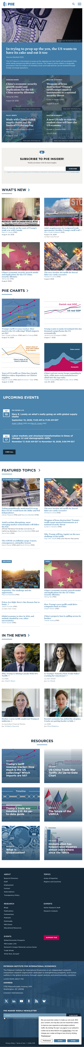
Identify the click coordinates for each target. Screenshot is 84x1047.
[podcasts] (29, 1001)
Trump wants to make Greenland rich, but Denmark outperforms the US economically (63, 331)
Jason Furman (7, 606)
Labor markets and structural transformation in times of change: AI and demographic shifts (42, 436)
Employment (9, 885)
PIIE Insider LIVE (10, 944)
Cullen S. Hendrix (53, 99)
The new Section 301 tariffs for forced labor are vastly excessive (61, 273)
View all (9, 452)
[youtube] (21, 1001)
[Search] (73, 4)
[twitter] (6, 1001)
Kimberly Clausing (12, 726)
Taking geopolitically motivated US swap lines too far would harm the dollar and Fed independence (21, 510)
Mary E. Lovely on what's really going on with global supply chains (44, 415)
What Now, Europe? (11, 954)
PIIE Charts (14, 290)
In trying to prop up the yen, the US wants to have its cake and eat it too (41, 51)
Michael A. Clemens (54, 129)
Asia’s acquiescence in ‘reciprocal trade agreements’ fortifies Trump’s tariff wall (62, 229)
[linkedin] (14, 1001)
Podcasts (7, 918)
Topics (47, 874)
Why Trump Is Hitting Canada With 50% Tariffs (20, 674)
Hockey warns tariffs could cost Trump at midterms (20, 720)
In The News (14, 635)
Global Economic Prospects (14, 940)
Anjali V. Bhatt (17, 423)
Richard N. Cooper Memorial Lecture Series (20, 947)
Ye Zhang (29, 335)
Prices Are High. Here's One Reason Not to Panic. (21, 603)
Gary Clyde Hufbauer (52, 232)
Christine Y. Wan (27, 380)
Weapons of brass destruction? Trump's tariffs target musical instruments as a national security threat (61, 89)
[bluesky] (44, 1001)
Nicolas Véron (68, 380)
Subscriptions (9, 892)
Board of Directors (11, 878)
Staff (6, 882)
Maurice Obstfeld (28, 515)
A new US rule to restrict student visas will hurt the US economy (62, 122)
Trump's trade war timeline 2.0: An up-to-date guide (19, 811)
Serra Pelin (6, 533)
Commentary (9, 914)
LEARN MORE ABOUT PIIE (14, 979)
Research (9, 904)
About (7, 874)
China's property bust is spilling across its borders (62, 617)
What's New (14, 190)
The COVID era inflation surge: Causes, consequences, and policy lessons (19, 542)
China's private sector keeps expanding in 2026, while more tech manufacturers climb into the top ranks (62, 375)
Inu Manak (51, 681)
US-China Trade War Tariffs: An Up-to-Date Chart (63, 772)
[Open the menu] (79, 4)
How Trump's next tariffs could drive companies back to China (60, 605)
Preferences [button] (45, 1036)
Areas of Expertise (51, 878)
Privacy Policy (10, 1043)
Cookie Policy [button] (66, 1030)
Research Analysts (51, 911)
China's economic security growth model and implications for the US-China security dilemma (21, 88)
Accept (73, 1040)
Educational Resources (12, 928)
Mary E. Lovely (12, 129)
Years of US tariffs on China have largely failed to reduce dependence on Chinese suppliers (19, 375)
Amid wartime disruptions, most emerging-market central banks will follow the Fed (20, 524)
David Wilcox (25, 545)
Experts (48, 904)
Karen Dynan (7, 545)
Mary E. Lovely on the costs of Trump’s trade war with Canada (19, 229)
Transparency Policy (11, 895)
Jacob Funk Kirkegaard (53, 335)
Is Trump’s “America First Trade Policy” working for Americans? (62, 674)
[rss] (36, 1001)
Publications (8, 911)
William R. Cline (50, 277)
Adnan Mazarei (8, 515)
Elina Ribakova (53, 726)
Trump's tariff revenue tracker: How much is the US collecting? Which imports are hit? (20, 331)
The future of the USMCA (60, 813)
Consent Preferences (13, 993)
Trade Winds (9, 950)
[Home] (9, 4)
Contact (7, 888)
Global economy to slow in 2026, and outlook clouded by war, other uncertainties (18, 618)
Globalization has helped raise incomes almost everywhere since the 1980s (63, 848)
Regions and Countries (52, 882)
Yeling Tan (10, 97)
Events (7, 936)
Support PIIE (51, 937)
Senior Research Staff (52, 907)
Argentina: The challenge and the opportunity (16, 591)
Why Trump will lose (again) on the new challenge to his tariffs (62, 535)
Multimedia (8, 921)
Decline (60, 1040)
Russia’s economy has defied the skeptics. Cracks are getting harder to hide (62, 720)
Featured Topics (20, 470)
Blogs (6, 907)
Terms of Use (20, 1043)
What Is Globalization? (15, 851)
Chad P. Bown (49, 608)
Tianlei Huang (49, 380)
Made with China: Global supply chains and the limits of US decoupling (20, 122)
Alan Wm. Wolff (50, 538)
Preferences (47, 1040)
